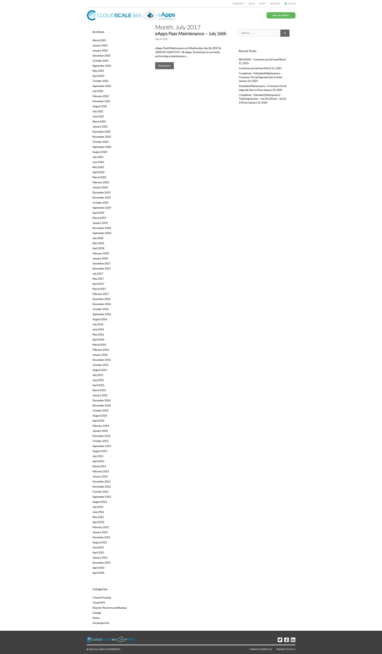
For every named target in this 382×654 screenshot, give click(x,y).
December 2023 (101, 55)
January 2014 (100, 430)
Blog (252, 3)
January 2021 (100, 126)
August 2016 (100, 319)
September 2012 (102, 496)
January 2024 (100, 50)
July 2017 (98, 273)
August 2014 (100, 415)
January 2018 (100, 258)
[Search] (284, 33)
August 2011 (100, 542)
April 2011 (98, 552)
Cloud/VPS (99, 602)
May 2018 (98, 243)
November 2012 (102, 486)
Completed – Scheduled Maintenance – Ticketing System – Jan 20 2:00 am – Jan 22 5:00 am (262, 98)
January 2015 (100, 395)
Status (96, 617)
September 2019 (102, 207)
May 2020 (98, 167)
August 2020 (100, 151)
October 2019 (100, 202)
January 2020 (100, 187)
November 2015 (102, 359)
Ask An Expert (280, 15)
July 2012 (98, 506)
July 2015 (98, 375)
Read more (164, 65)
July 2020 (98, 157)
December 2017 (101, 263)
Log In (291, 3)
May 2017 (98, 278)
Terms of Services (260, 649)
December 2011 (101, 537)
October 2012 (100, 491)
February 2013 (101, 471)
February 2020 (101, 182)
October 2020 (100, 141)
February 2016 (101, 349)
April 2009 (98, 572)
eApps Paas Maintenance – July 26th (190, 33)
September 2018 (102, 233)
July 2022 (98, 91)
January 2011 (100, 557)
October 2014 (100, 410)
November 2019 (102, 197)
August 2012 (100, 501)
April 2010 (98, 567)
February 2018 (101, 253)
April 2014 (98, 420)
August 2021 (100, 106)
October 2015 (100, 364)
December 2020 (101, 131)
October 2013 (100, 441)
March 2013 (99, 466)
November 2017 (102, 268)
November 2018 (102, 228)
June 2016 (98, 329)
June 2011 (98, 547)
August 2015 (100, 370)
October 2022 (100, 80)
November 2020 (102, 136)
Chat (262, 3)
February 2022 (101, 96)
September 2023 (102, 65)
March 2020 (99, 177)
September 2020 (102, 146)
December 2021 (101, 101)
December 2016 (101, 299)
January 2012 (100, 532)
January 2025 (100, 45)
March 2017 (99, 288)
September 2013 (102, 446)
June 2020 (98, 162)
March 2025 (99, 40)
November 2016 (102, 304)
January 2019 (100, 222)
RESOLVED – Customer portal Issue (258, 59)
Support (275, 3)
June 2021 (98, 116)
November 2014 (102, 405)
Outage (97, 612)
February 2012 (101, 527)
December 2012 (101, 481)
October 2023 (100, 60)
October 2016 (100, 309)
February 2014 (101, 425)
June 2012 (98, 512)
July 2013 (98, 456)
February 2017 (101, 293)
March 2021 (99, 121)
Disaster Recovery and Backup (110, 607)
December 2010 (101, 562)
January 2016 (100, 354)
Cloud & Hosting (102, 597)
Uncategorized (101, 622)
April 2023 (98, 75)
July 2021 (98, 111)
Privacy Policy (286, 649)
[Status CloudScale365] (132, 15)
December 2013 (101, 435)
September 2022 (102, 86)
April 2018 (98, 248)
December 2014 (101, 400)
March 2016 (99, 344)
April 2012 (98, 522)
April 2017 (98, 283)
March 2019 (99, 217)
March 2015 (99, 390)
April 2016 (98, 339)
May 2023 (98, 70)
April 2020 (98, 172)
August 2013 (100, 451)
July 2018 (98, 238)
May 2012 (98, 517)
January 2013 (100, 476)
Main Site (238, 3)
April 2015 (98, 385)
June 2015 (98, 380)
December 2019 (101, 192)
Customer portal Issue (251, 68)
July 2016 (98, 324)
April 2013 (98, 461)
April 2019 (98, 212)
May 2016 (98, 334)
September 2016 (102, 314)
